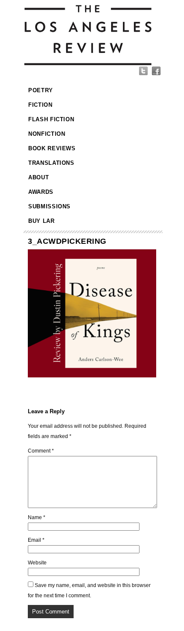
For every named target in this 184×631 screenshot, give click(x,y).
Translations (51, 163)
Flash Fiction (51, 119)
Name (36, 517)
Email (36, 540)
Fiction (40, 105)
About (38, 177)
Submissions (49, 206)
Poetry (40, 90)
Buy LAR (41, 221)
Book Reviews (52, 148)
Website (37, 563)
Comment (41, 451)
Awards (40, 192)
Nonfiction (46, 134)
